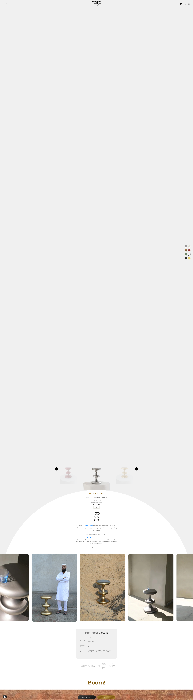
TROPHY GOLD (189, 258)
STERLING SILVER (189, 254)
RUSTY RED (189, 250)
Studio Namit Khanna (100, 497)
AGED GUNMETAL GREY (186, 246)
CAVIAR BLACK (186, 258)
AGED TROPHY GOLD (186, 250)
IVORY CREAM (189, 246)
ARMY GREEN (186, 254)
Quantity (96, 504)
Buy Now (106, 697)
